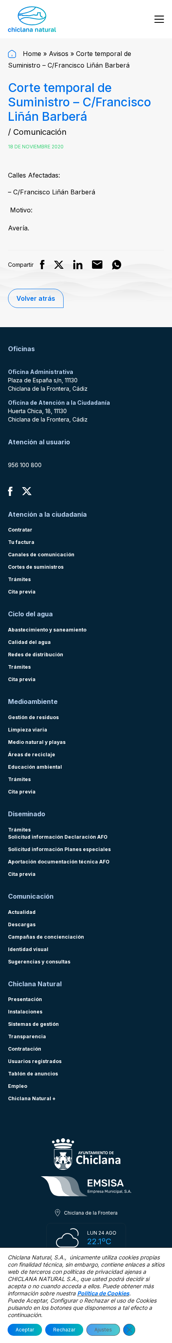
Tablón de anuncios (33, 1074)
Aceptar (25, 1330)
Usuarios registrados (35, 1061)
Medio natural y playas (37, 742)
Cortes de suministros (36, 567)
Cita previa (22, 592)
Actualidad (22, 912)
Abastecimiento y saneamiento (47, 630)
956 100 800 (25, 465)
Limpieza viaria (27, 730)
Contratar (20, 530)
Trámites (19, 579)
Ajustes (103, 1330)
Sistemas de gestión (33, 1024)
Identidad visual (28, 949)
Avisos (58, 54)
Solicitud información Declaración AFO (58, 837)
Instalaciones (25, 1012)
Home (31, 54)
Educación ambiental (35, 767)
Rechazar (64, 1330)
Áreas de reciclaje (31, 754)
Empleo (17, 1086)
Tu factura (21, 542)
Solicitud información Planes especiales (59, 849)
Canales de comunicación (41, 555)
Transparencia (27, 1036)
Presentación (25, 999)
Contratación (24, 1049)
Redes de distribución (35, 655)
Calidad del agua (29, 642)
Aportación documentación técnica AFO (59, 862)
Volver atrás (35, 298)
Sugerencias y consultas (39, 962)
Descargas (22, 924)
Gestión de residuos (33, 717)
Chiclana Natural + (32, 1098)
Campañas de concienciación (46, 937)
